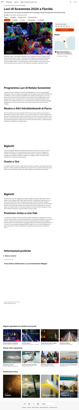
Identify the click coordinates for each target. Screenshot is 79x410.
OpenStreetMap (68, 49)
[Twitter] (33, 403)
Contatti (29, 407)
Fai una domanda (8, 259)
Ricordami (65, 29)
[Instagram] (24, 403)
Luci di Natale (13, 17)
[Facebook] (29, 403)
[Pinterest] (38, 403)
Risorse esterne (10, 256)
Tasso (23, 20)
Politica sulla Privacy (44, 407)
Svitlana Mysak (11, 303)
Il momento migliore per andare (14, 5)
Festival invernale (32, 17)
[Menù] (75, 2)
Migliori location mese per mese (29, 2)
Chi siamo (24, 407)
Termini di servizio (53, 407)
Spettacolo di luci (22, 17)
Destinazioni (9, 2)
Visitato (15, 20)
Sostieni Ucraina (35, 407)
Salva (8, 20)
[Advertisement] (28, 73)
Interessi (16, 2)
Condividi (41, 20)
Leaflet (62, 49)
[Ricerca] (70, 2)
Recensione (32, 20)
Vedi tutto (9, 52)
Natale (6, 17)
